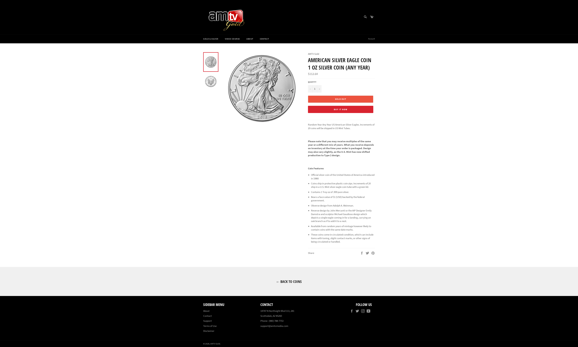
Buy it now (340, 109)
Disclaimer (208, 331)
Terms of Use (210, 326)
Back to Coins (291, 281)
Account (371, 38)
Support (207, 320)
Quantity (312, 82)
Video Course (232, 38)
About (249, 38)
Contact (264, 38)
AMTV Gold (215, 343)
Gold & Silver (210, 38)
